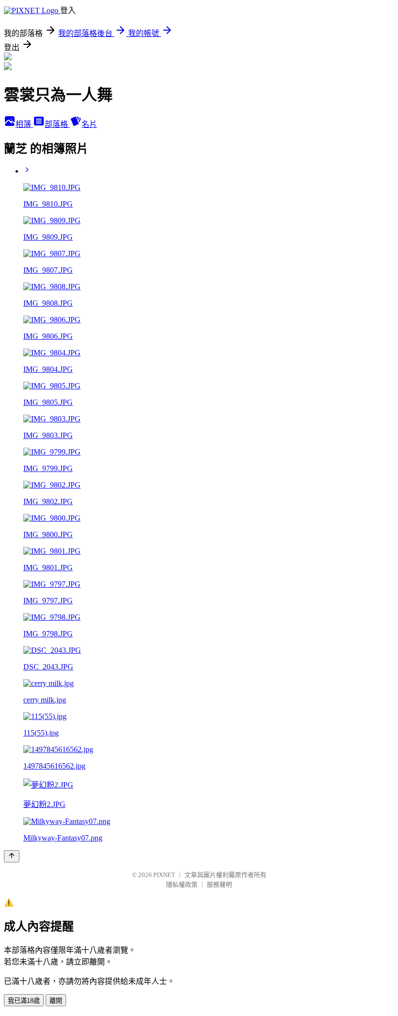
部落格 (57, 124)
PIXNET (164, 874)
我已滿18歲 (24, 1000)
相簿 (24, 124)
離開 (56, 1000)
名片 (89, 124)
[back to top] (11, 856)
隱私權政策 (182, 884)
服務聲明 (219, 884)
